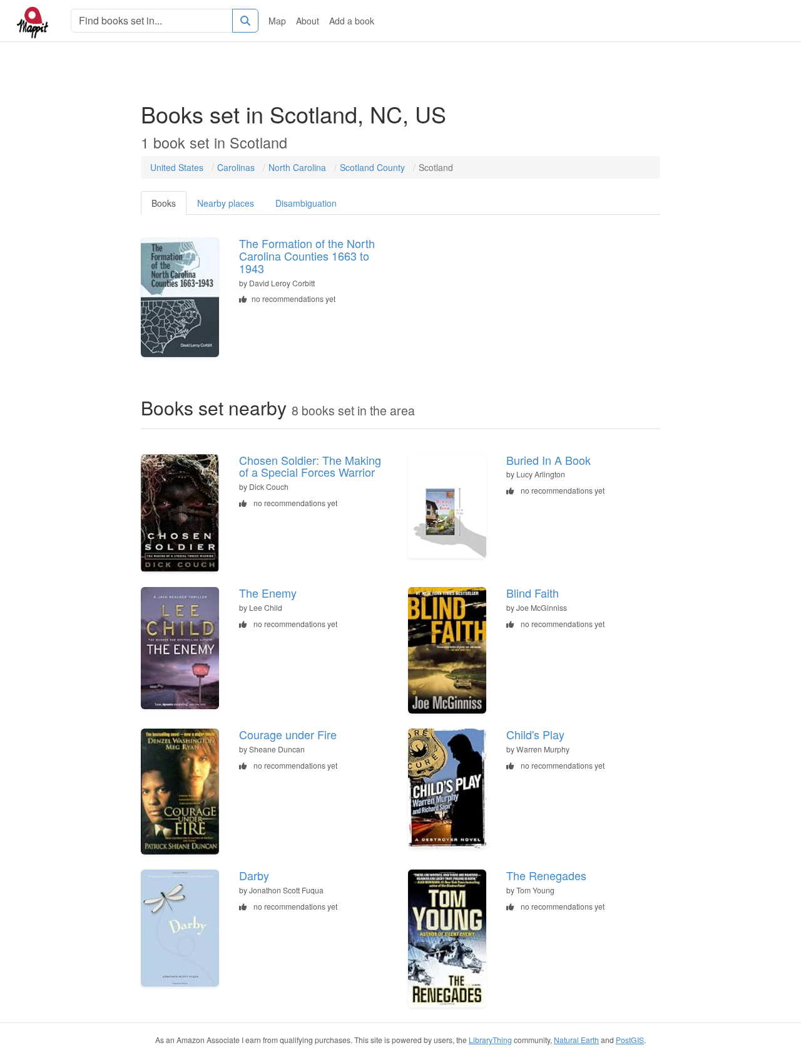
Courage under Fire (288, 734)
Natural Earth (576, 1039)
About (307, 20)
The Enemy (268, 593)
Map (277, 20)
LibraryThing (490, 1039)
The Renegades (546, 875)
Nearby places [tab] (225, 203)
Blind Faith (532, 593)
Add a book (351, 20)
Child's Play (535, 734)
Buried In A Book (548, 460)
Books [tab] (163, 203)
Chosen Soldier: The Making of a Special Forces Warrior (310, 466)
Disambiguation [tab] (306, 203)
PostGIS (630, 1039)
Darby (254, 875)
